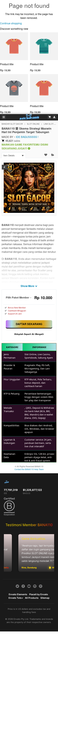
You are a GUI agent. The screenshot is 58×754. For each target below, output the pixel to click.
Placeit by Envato (38, 594)
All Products (32, 597)
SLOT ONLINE (33, 123)
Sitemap (44, 597)
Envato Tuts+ (16, 597)
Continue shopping (11, 23)
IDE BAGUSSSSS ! (27, 137)
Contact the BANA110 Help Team (29, 469)
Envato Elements (18, 594)
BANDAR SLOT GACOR (12, 123)
